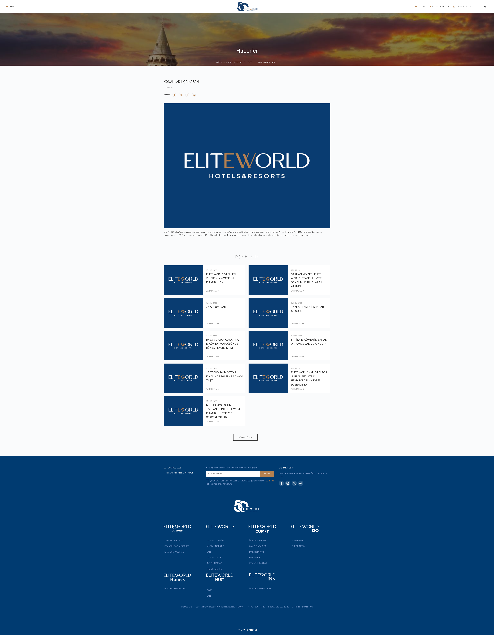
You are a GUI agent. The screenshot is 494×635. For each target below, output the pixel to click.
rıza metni (269, 481)
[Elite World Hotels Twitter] (187, 95)
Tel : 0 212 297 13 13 (255, 607)
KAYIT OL (267, 474)
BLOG (250, 62)
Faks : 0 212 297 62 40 (278, 607)
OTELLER (422, 7)
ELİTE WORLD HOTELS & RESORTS (229, 62)
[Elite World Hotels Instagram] (181, 95)
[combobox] (477, 7)
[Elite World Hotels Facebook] (174, 95)
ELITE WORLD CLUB (463, 7)
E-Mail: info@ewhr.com (302, 607)
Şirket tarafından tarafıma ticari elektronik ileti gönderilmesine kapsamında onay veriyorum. (240, 482)
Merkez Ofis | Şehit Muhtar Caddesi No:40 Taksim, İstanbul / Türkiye (212, 607)
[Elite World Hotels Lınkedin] (194, 95)
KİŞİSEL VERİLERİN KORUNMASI (178, 473)
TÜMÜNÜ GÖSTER (245, 437)
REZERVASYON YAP (440, 7)
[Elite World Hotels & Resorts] (485, 6)
